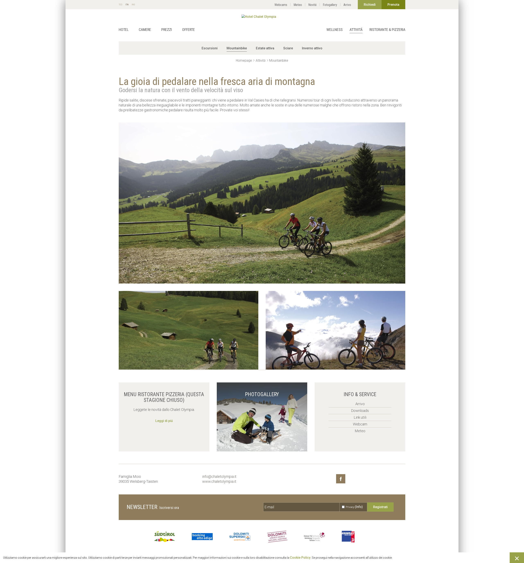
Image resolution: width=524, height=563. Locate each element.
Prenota (393, 5)
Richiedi (370, 5)
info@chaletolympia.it (219, 476)
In (133, 4)
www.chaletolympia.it (219, 481)
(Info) (359, 507)
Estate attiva (265, 48)
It (127, 4)
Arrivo (347, 5)
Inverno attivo (312, 48)
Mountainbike (237, 48)
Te (120, 4)
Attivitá (356, 29)
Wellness (334, 29)
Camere (145, 29)
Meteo (298, 5)
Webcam (360, 424)
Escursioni (210, 48)
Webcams (280, 5)
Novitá (312, 5)
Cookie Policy (300, 558)
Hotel (124, 29)
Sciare (288, 48)
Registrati (380, 507)
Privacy (354, 507)
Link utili (360, 417)
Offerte (188, 29)
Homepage (244, 60)
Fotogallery (330, 5)
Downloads (360, 410)
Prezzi (166, 29)
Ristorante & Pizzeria (387, 29)
